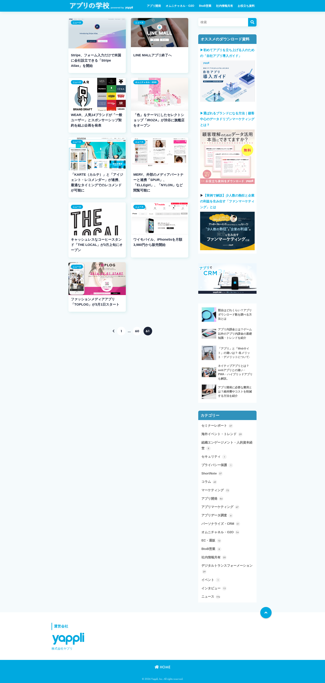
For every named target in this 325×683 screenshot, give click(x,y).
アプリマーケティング (219, 507)
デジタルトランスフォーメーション (227, 568)
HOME (164, 667)
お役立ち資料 (246, 5)
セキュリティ (213, 456)
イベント (210, 580)
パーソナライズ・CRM (220, 524)
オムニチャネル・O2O (180, 5)
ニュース (77, 22)
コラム (208, 481)
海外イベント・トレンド (221, 434)
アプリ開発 (154, 5)
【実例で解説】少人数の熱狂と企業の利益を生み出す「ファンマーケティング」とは (227, 201)
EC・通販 (210, 540)
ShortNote (211, 473)
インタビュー (213, 588)
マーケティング (215, 490)
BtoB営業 (205, 5)
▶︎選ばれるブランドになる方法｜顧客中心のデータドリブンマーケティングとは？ (227, 119)
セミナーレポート (216, 425)
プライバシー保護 (216, 465)
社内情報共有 (224, 5)
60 (137, 331)
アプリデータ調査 (216, 515)
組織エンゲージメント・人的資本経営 (227, 445)
